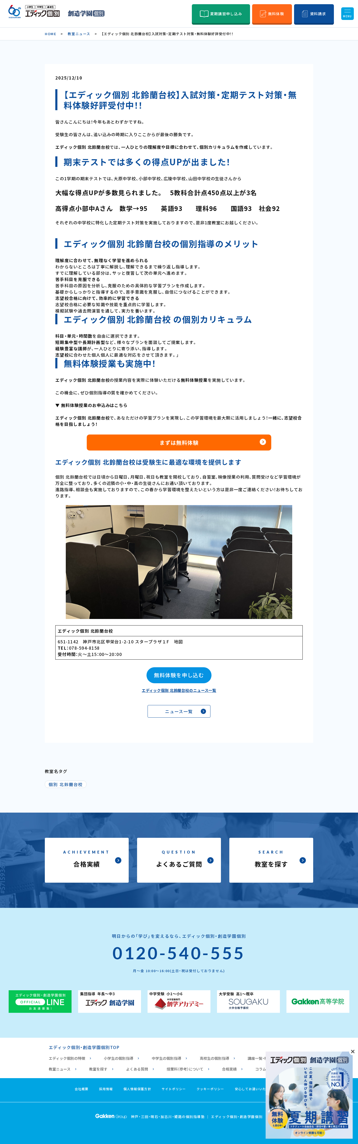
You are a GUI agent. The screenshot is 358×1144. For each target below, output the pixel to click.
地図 (178, 641)
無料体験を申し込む (179, 675)
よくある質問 (137, 1069)
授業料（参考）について (185, 1069)
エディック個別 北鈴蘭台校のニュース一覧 (179, 690)
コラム (260, 1069)
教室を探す (98, 1069)
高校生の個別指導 (214, 1058)
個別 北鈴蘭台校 (65, 784)
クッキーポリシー (210, 1089)
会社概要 (82, 1089)
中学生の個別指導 (166, 1058)
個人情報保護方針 (137, 1089)
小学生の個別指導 (118, 1058)
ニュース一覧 (179, 711)
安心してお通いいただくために (259, 1089)
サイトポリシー (174, 1089)
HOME (50, 33)
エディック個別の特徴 (67, 1058)
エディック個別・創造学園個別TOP (84, 1047)
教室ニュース (79, 33)
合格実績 (229, 1069)
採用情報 (106, 1089)
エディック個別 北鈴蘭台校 (85, 631)
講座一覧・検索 (260, 1058)
